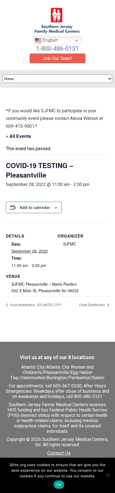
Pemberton (79, 377)
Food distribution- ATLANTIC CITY (35, 304)
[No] (108, 475)
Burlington (56, 377)
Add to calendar (35, 207)
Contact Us (59, 453)
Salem (98, 377)
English (50, 40)
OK (59, 484)
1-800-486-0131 (57, 48)
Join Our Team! (57, 58)
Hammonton (33, 377)
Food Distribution (92, 304)
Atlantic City (32, 367)
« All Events (18, 136)
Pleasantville (56, 372)
